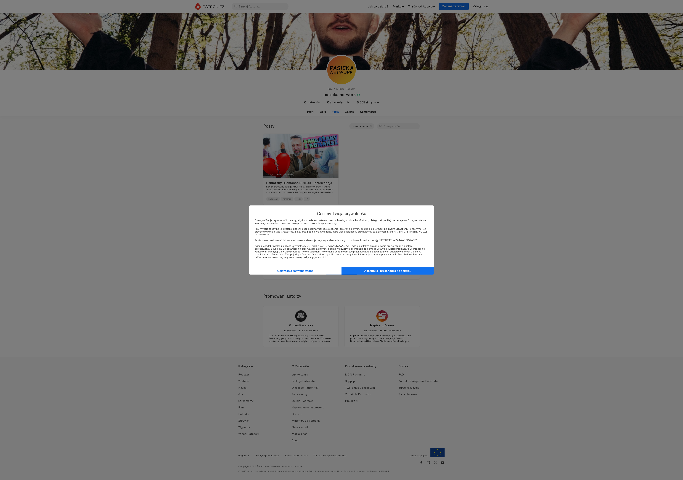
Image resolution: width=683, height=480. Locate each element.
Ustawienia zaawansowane (295, 270)
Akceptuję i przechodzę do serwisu (387, 270)
